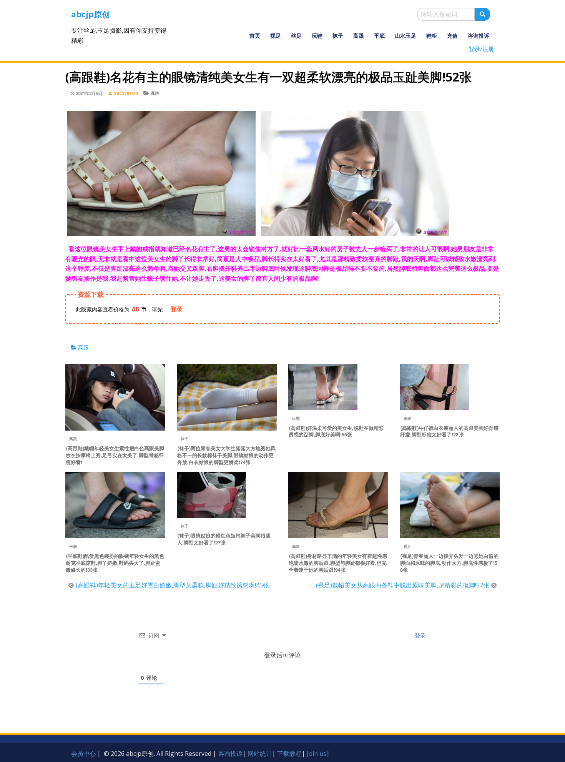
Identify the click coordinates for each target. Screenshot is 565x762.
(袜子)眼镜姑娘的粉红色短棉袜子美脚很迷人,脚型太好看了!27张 (224, 539)
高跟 (358, 35)
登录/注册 (481, 49)
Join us (316, 753)
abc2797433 (125, 93)
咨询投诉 (478, 35)
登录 (419, 635)
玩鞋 (317, 35)
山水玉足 (405, 35)
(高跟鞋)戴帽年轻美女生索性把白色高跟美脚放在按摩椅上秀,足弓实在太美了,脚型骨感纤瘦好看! (115, 455)
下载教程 (289, 753)
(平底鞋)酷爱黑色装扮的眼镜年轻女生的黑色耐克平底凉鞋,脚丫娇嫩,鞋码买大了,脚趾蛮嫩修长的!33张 (115, 562)
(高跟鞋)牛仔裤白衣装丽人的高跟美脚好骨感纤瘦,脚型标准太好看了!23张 (449, 431)
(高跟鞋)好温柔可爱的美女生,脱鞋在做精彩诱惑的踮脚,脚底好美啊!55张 (336, 431)
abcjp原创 (90, 14)
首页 (254, 35)
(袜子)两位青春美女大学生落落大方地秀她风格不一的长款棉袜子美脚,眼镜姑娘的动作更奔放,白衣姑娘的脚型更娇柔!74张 (226, 455)
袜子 (337, 35)
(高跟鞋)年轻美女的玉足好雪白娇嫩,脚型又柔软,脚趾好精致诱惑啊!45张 (172, 585)
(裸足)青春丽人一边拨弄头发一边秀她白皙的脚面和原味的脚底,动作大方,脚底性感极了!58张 (449, 562)
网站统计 (260, 753)
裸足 (275, 35)
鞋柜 (431, 35)
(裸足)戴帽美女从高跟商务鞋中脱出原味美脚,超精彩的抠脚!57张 (402, 585)
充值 (452, 35)
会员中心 (83, 753)
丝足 (296, 35)
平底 (379, 35)
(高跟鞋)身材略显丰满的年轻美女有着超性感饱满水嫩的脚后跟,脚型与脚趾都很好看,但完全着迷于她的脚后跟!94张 (338, 562)
